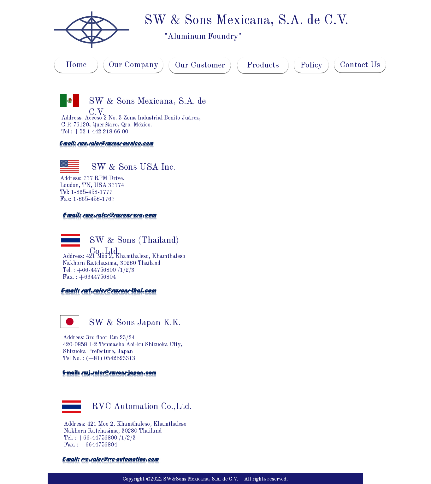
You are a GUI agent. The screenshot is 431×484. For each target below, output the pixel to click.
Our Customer (200, 65)
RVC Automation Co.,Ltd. (142, 406)
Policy (311, 65)
